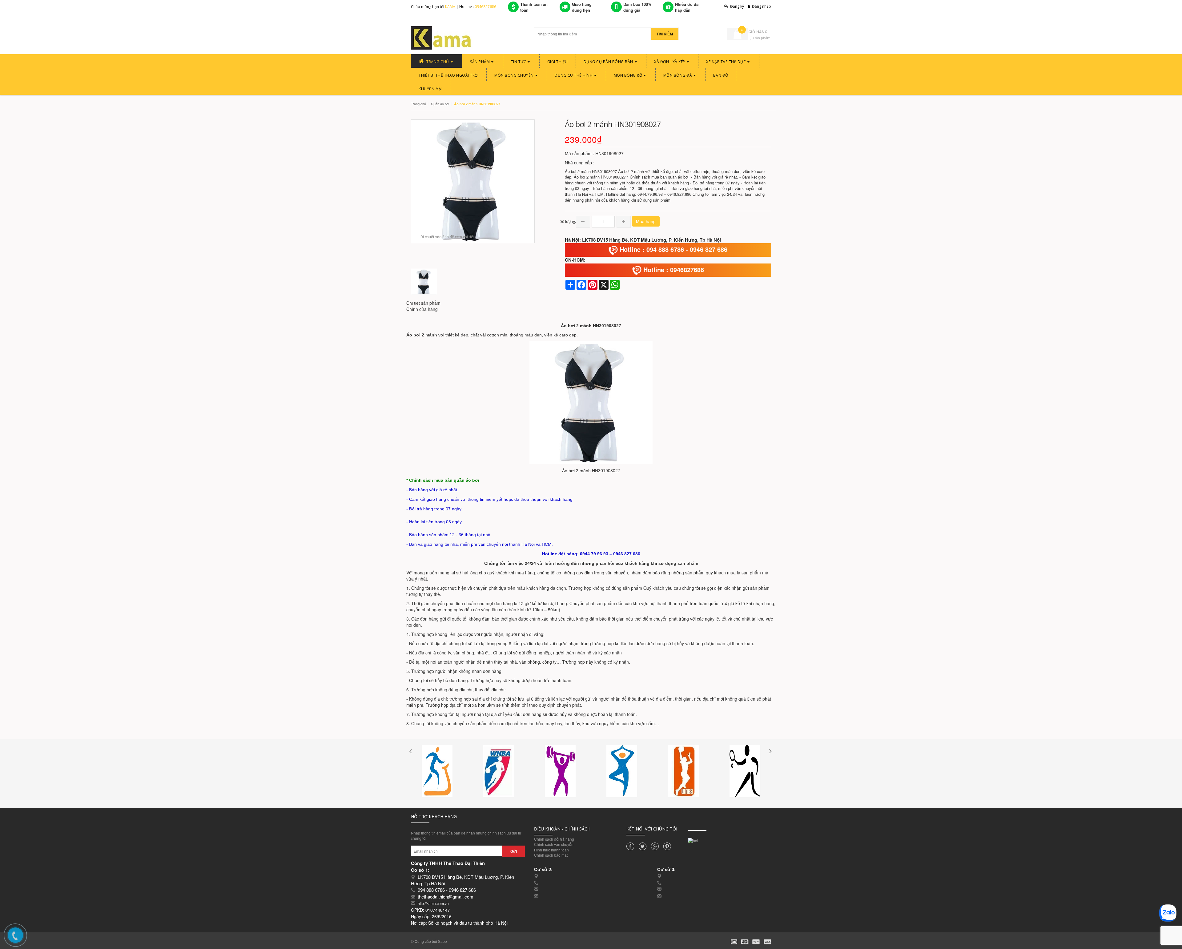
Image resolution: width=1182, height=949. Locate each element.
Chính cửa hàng (422, 309)
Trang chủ (418, 103)
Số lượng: (568, 221)
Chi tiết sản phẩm (423, 303)
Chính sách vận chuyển (553, 844)
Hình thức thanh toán (551, 849)
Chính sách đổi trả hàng (554, 839)
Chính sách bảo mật (551, 855)
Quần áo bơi (440, 103)
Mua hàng (646, 221)
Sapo (442, 941)
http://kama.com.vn (433, 903)
